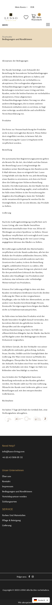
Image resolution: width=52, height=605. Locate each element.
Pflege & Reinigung (11, 520)
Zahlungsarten (9, 501)
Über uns (6, 476)
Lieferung (6, 525)
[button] (41, 600)
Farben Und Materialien (14, 515)
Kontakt (6, 481)
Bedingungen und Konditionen (17, 491)
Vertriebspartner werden (14, 496)
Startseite (7, 36)
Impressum (7, 486)
